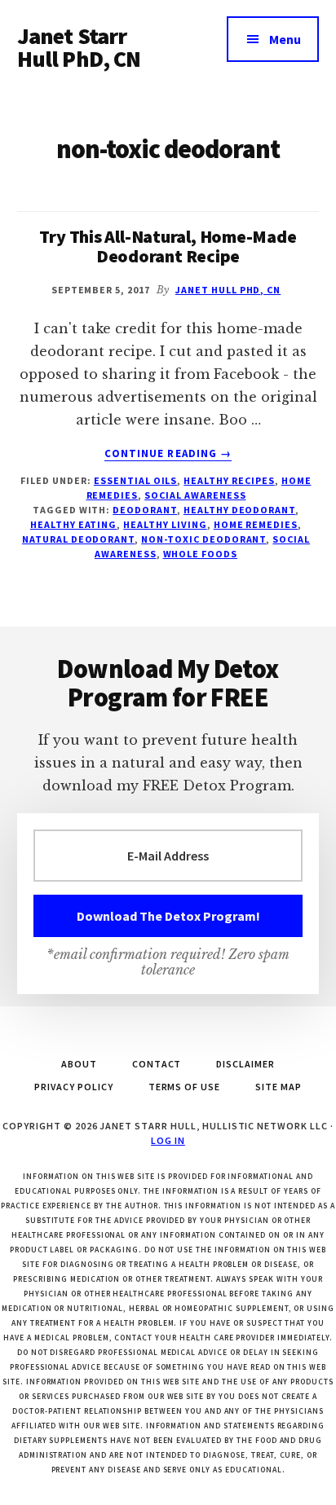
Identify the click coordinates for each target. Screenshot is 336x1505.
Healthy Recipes (228, 480)
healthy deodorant (239, 510)
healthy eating (73, 524)
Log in (168, 1140)
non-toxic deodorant (203, 539)
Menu (285, 39)
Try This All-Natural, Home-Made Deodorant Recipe (167, 246)
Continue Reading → (168, 454)
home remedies (256, 524)
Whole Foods (200, 554)
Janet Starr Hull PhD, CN (79, 47)
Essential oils (135, 480)
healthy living (164, 524)
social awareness (194, 495)
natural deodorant (78, 539)
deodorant (145, 510)
